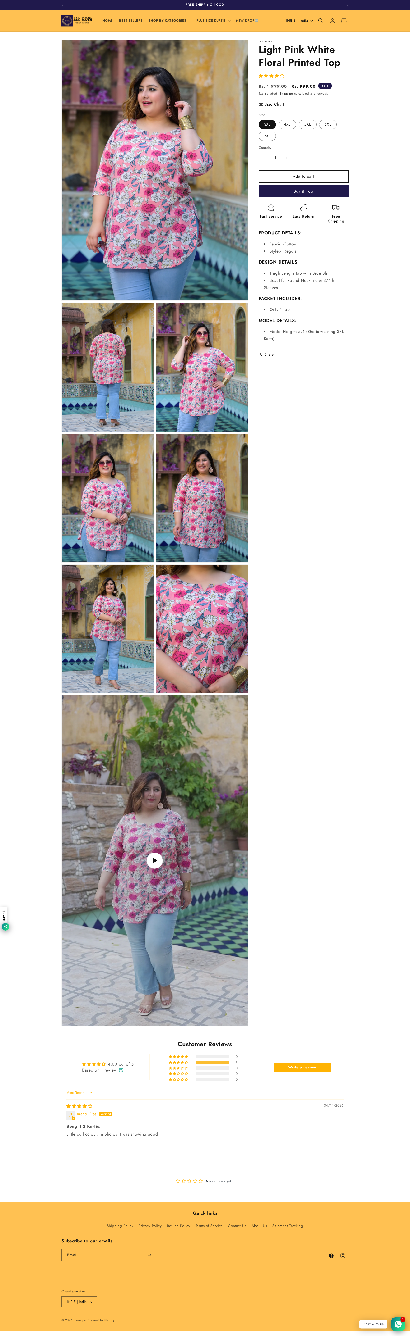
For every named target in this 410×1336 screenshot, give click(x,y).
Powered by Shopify (101, 1320)
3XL (267, 124)
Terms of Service (209, 1225)
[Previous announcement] (63, 5)
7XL (267, 136)
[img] (79, 1106)
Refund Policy (178, 1225)
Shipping (286, 93)
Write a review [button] (302, 1067)
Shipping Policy (120, 1225)
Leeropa (80, 1320)
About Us (259, 1225)
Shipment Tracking (287, 1225)
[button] (169, 21)
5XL (307, 124)
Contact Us (237, 1225)
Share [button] (269, 354)
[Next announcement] (347, 5)
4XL (287, 124)
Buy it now (303, 191)
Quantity (265, 147)
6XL (328, 124)
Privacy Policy (150, 1225)
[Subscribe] (149, 1255)
